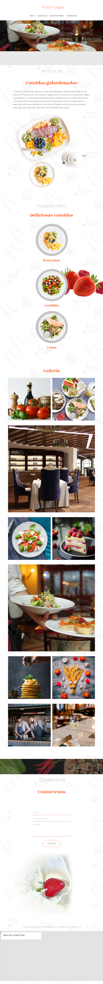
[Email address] (45, 802)
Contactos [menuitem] (74, 927)
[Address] (51, 802)
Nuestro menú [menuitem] (48, 927)
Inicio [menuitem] (25, 927)
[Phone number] (38, 802)
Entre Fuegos (53, 7)
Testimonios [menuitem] (62, 927)
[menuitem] (32, 16)
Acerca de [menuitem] (35, 927)
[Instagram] (64, 802)
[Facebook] (58, 802)
